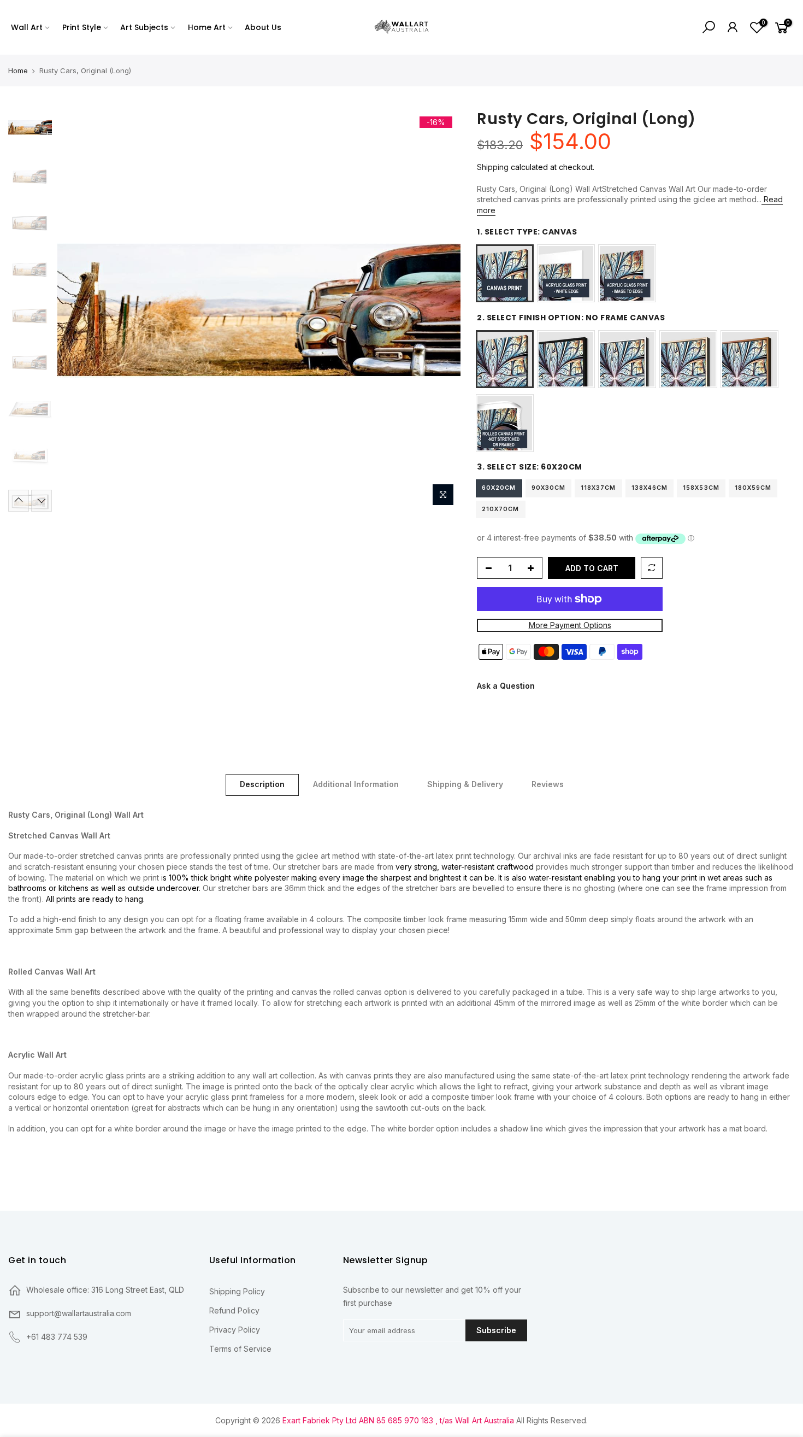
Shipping (493, 167)
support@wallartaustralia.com (78, 1313)
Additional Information (356, 784)
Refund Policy (234, 1310)
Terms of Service (240, 1348)
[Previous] (76, 310)
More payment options (569, 625)
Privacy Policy (234, 1329)
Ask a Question (506, 685)
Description (262, 784)
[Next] (441, 310)
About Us (263, 27)
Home (18, 70)
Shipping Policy (237, 1291)
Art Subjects (144, 27)
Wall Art (27, 27)
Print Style (81, 27)
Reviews (548, 784)
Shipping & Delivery (465, 784)
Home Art (207, 27)
